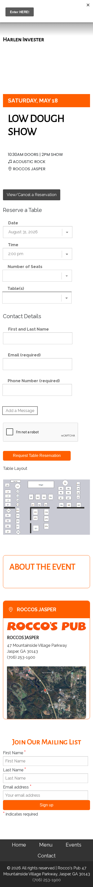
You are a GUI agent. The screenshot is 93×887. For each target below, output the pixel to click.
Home (19, 845)
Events (73, 845)
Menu (46, 845)
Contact (47, 856)
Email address (17, 787)
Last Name (14, 770)
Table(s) (15, 288)
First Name (14, 752)
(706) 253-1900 (46, 880)
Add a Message (20, 410)
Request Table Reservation (37, 455)
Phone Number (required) (34, 380)
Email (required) (24, 355)
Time (13, 244)
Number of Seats (25, 266)
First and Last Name (28, 329)
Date (13, 223)
